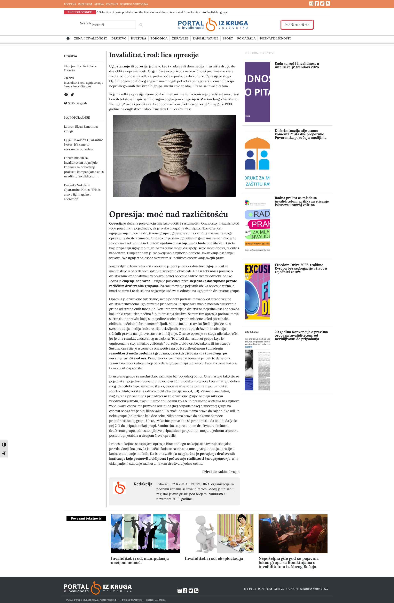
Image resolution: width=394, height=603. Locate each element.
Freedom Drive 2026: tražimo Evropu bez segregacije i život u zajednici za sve (301, 268)
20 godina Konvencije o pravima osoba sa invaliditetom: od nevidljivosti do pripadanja (301, 335)
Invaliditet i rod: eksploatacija (214, 558)
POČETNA (70, 4)
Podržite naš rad (297, 25)
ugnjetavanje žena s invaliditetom (83, 84)
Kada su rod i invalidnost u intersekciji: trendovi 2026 (297, 65)
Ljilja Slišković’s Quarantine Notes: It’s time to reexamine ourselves (83, 144)
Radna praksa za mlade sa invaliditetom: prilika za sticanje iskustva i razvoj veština (302, 201)
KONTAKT (112, 4)
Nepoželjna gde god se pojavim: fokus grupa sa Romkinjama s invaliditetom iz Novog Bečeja (289, 562)
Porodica (159, 38)
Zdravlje (180, 38)
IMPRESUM (85, 4)
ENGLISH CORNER (80, 12)
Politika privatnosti (132, 599)
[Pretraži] (141, 25)
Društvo (119, 38)
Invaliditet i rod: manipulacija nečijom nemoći (140, 560)
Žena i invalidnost (90, 38)
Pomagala (246, 38)
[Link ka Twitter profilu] (322, 3)
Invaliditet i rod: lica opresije (154, 55)
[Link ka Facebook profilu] (317, 3)
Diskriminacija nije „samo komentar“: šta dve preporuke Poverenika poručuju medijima (300, 134)
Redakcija (69, 70)
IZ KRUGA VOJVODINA (134, 4)
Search (85, 23)
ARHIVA (99, 4)
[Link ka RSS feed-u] (328, 3)
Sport (228, 38)
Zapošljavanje (206, 38)
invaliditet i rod (74, 82)
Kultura (138, 38)
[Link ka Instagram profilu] (311, 3)
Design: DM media (156, 599)
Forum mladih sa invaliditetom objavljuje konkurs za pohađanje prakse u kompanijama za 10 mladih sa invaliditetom (84, 167)
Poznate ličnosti (275, 38)
